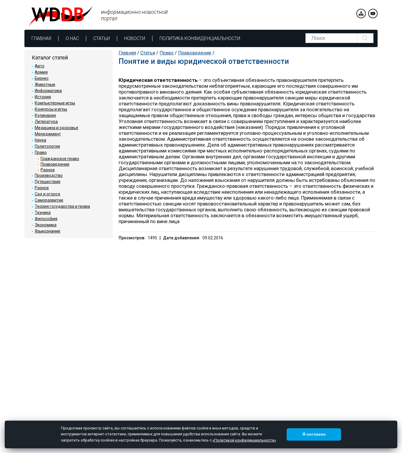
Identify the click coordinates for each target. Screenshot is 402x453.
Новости (134, 38)
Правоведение (194, 53)
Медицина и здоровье (56, 127)
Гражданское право (60, 158)
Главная (41, 38)
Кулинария (45, 115)
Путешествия (47, 181)
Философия (46, 218)
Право (167, 53)
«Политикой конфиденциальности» (244, 440)
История (43, 96)
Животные (45, 84)
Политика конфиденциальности (200, 38)
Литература (46, 121)
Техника (43, 212)
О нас (72, 38)
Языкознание (47, 231)
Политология (47, 146)
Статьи (101, 38)
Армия (41, 72)
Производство (49, 175)
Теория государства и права (62, 206)
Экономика (46, 225)
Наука (40, 140)
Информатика (48, 90)
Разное (48, 169)
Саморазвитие (49, 200)
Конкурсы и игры (51, 109)
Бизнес (42, 78)
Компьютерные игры (55, 103)
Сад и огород (47, 194)
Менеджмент (48, 134)
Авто (39, 66)
